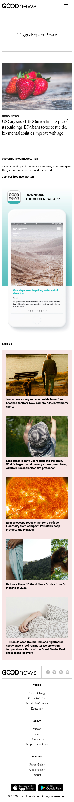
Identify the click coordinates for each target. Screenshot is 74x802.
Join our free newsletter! (18, 176)
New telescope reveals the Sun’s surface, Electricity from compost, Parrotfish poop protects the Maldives (33, 526)
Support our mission (37, 744)
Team (37, 734)
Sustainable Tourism (37, 703)
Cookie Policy (37, 769)
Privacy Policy (37, 764)
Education (37, 708)
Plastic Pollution (37, 698)
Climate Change (37, 693)
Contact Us (37, 739)
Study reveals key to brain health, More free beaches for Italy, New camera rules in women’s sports (37, 403)
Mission (37, 729)
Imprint (37, 775)
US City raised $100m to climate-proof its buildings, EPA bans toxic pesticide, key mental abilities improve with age (35, 127)
